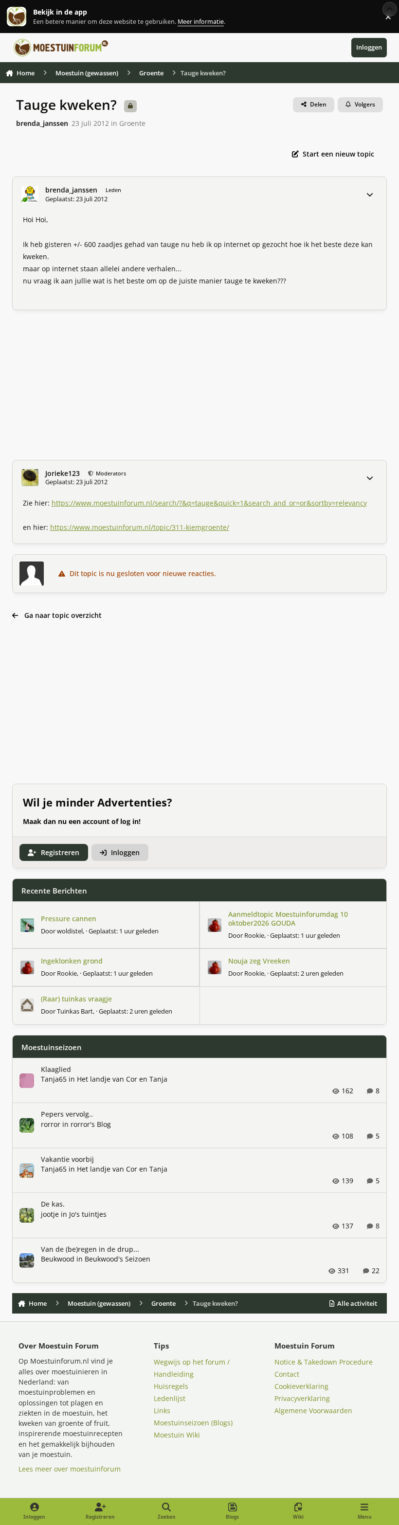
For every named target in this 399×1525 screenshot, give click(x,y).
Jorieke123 (62, 473)
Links (162, 1410)
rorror (50, 1124)
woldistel (70, 931)
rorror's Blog (91, 1124)
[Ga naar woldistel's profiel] (27, 925)
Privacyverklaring (302, 1398)
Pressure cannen (68, 918)
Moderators (110, 473)
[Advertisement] (199, 385)
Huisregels (171, 1386)
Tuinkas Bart (75, 1011)
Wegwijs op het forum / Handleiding (192, 1368)
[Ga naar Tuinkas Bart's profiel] (27, 1005)
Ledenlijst (169, 1398)
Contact (286, 1374)
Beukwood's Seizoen (117, 1258)
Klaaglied (56, 1069)
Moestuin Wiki (177, 1434)
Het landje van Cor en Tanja (122, 1079)
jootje (50, 1214)
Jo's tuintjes (88, 1214)
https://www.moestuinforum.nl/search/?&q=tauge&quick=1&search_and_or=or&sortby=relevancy (209, 503)
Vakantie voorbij (67, 1159)
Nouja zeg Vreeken (259, 960)
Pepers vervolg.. (67, 1114)
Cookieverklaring (301, 1386)
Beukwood (57, 1258)
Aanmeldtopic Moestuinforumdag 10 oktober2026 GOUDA (288, 919)
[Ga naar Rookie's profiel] (214, 925)
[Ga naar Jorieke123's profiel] (29, 477)
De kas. (53, 1204)
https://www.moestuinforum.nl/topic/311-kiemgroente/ (139, 527)
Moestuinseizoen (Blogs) (193, 1422)
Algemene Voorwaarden (313, 1410)
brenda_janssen (42, 123)
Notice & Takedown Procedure (323, 1362)
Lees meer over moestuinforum (69, 1468)
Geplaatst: (124, 931)
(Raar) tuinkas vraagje (76, 998)
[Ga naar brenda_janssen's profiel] (29, 194)
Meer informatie (26, 16)
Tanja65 (54, 1079)
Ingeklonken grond (72, 960)
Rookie (254, 935)
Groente (132, 123)
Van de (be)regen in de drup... (90, 1249)
